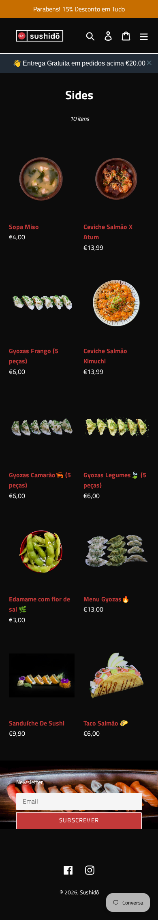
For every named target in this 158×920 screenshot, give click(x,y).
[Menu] (144, 35)
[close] (149, 62)
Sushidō (89, 892)
